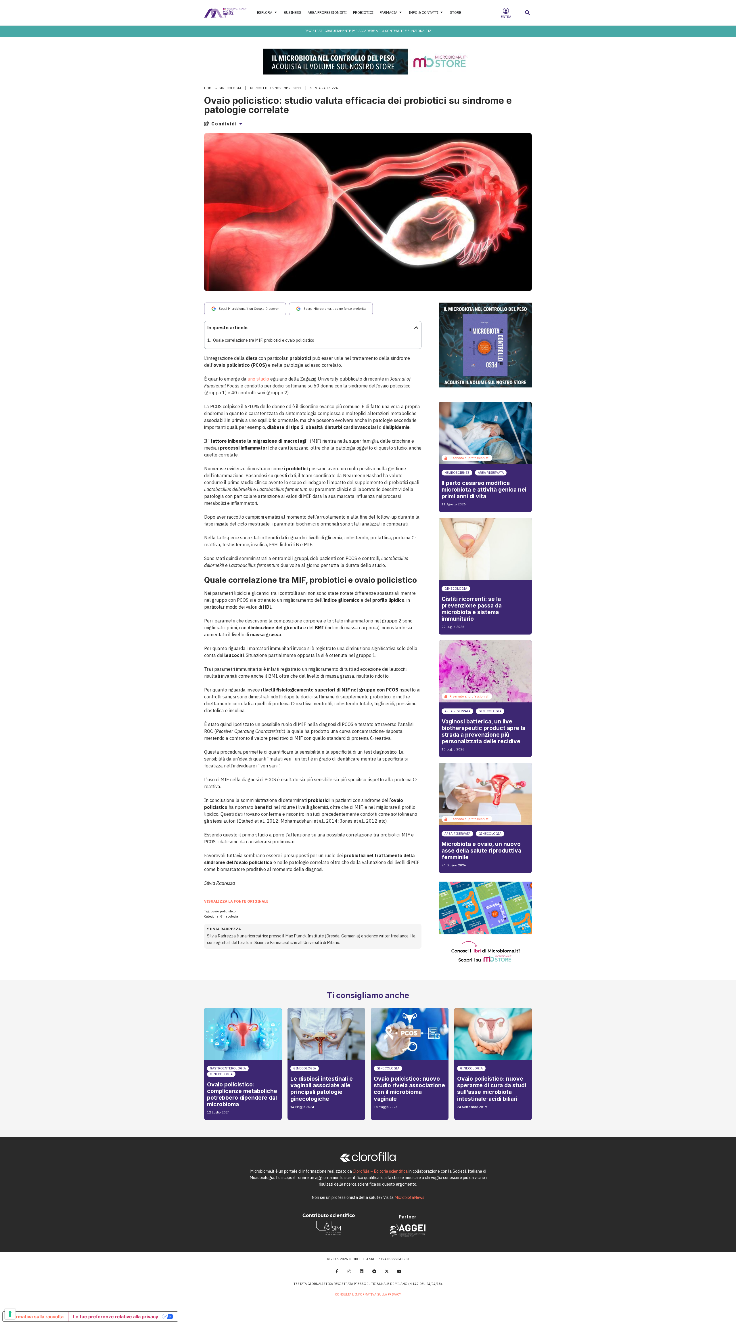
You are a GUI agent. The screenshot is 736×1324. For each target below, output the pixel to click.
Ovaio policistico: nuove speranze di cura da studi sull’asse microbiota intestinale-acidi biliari (491, 1088)
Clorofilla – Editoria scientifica (380, 1171)
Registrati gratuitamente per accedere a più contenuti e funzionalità (368, 31)
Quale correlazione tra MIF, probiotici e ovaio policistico (263, 340)
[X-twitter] (387, 1272)
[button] (527, 12)
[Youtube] (399, 1272)
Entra (506, 17)
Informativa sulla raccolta (35, 1316)
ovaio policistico (223, 911)
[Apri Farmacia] (400, 12)
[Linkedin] (362, 1272)
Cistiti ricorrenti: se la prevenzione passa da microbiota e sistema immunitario (472, 608)
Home (209, 88)
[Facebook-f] (337, 1272)
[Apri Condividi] (240, 123)
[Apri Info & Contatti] (442, 12)
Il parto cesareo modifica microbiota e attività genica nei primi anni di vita (484, 489)
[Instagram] (349, 1272)
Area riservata (491, 473)
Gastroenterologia (228, 1068)
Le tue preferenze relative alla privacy (115, 1316)
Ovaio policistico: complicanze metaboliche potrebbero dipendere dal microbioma (242, 1094)
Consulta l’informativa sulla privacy (368, 1294)
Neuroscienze (456, 473)
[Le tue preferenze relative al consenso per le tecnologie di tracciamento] (10, 1313)
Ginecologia (229, 88)
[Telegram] (374, 1272)
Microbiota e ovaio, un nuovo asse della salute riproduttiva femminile (481, 850)
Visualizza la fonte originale (236, 901)
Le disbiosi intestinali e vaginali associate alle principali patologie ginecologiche (321, 1088)
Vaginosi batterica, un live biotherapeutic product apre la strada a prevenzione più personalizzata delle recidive (483, 731)
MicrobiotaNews (409, 1197)
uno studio (258, 379)
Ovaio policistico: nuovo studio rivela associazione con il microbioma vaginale (409, 1088)
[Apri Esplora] (275, 12)
